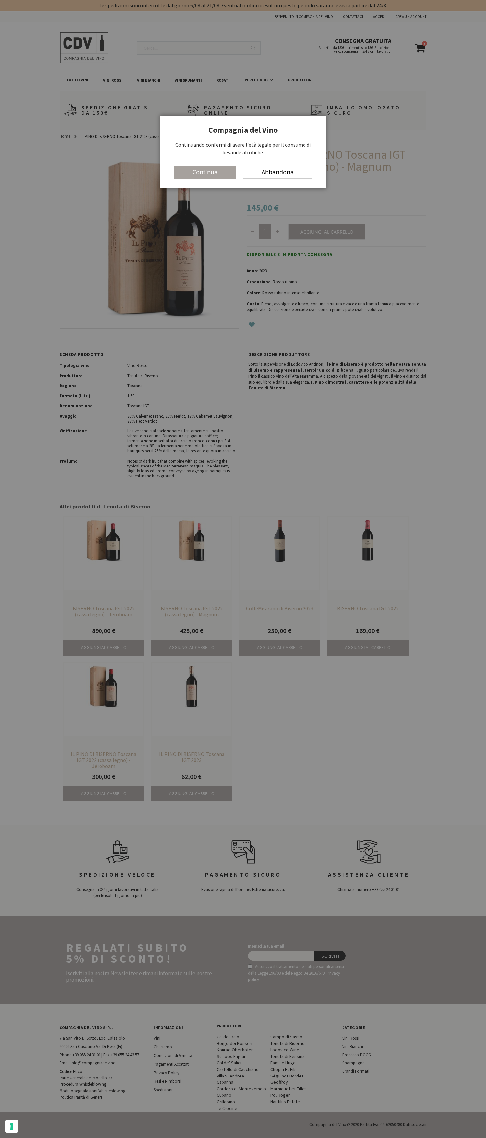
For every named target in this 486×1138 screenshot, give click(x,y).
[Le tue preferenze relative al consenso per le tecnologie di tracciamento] (11, 1126)
